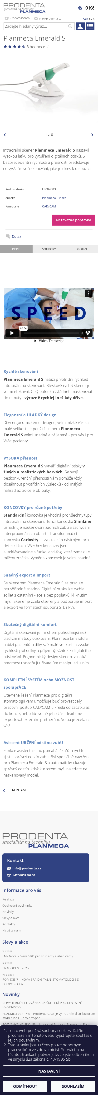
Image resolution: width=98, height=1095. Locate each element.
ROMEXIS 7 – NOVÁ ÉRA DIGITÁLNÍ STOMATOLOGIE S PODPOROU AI (40, 981)
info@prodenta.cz (26, 868)
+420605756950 (23, 875)
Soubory (49, 249)
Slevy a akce (11, 918)
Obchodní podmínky (17, 905)
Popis (16, 249)
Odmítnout (25, 1086)
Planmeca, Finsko (54, 198)
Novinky (8, 912)
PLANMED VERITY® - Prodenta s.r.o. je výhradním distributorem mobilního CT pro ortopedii (48, 1015)
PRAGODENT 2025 (15, 968)
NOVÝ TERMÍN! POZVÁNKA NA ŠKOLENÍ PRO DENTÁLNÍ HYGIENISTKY (42, 1005)
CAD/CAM (49, 206)
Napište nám (11, 930)
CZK (85, 18)
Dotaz (16, 236)
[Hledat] (70, 26)
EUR (91, 18)
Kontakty (8, 924)
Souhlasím (73, 1086)
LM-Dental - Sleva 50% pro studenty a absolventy (37, 956)
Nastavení (49, 1071)
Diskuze (82, 249)
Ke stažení (9, 899)
